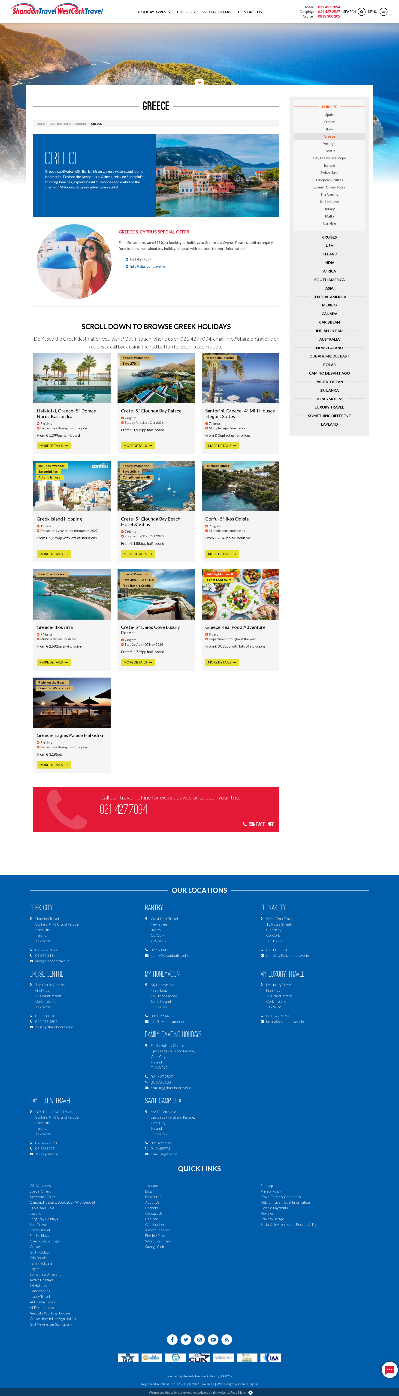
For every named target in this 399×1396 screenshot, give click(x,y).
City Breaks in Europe (329, 158)
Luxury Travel (329, 407)
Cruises (184, 12)
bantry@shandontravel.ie (170, 955)
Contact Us (250, 12)
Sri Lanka (329, 390)
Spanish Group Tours (329, 187)
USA (329, 245)
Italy (329, 129)
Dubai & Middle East (329, 356)
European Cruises (329, 180)
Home (41, 123)
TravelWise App (272, 1219)
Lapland (329, 424)
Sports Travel (40, 1230)
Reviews (267, 1213)
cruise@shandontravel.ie (54, 1027)
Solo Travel (38, 1224)
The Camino (329, 194)
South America (329, 279)
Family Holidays (41, 1263)
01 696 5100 (161, 1082)
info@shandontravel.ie (147, 266)
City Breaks (38, 1258)
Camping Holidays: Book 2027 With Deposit (62, 1202)
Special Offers (216, 12)
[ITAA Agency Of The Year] (247, 1357)
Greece (329, 136)
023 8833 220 (277, 950)
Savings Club (154, 1247)
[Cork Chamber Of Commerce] (152, 1357)
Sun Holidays (39, 1235)
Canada (329, 313)
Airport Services (157, 1230)
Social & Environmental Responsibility (289, 1224)
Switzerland (329, 172)
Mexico (329, 305)
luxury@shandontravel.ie (285, 1021)
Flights (34, 1269)
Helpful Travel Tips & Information (285, 1202)
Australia (329, 339)
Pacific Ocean (329, 381)
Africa (329, 271)
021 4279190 (46, 1143)
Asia (329, 288)
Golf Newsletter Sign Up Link (51, 1324)
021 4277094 (123, 809)
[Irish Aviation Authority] (270, 1357)
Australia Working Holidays (50, 1313)
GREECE (63, 158)
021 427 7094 (329, 7)
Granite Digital (248, 1384)
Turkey (329, 209)
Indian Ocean (329, 330)
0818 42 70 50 (277, 1016)
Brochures (153, 1197)
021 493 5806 (46, 1021)
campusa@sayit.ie (164, 1154)
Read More (237, 1392)
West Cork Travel (158, 1241)
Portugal (329, 144)
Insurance (152, 1186)
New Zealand (329, 347)
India (329, 262)
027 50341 (159, 950)
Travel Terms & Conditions (281, 1197)
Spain (329, 114)
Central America (329, 296)
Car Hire (329, 223)
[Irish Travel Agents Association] (175, 1357)
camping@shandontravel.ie (171, 1088)
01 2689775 (45, 1148)
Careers (151, 1208)
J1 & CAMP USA (42, 1208)
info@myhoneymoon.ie (168, 1021)
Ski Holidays (329, 202)
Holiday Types (152, 12)
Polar (329, 364)
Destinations (60, 123)
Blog (148, 1191)
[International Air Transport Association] (128, 1357)
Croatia (329, 151)
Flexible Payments (158, 1235)
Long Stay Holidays (44, 1219)
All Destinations (42, 1307)
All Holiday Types (42, 1302)
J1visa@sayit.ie (46, 1154)
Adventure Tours (43, 1197)
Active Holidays (41, 1280)
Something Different (329, 415)
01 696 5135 (45, 955)
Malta (329, 216)
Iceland (329, 165)
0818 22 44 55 (162, 1016)
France (329, 122)
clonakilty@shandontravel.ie (287, 955)
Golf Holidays (40, 1252)
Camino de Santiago (329, 373)
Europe (329, 106)
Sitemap (267, 1186)
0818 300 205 (329, 16)
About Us (152, 1202)
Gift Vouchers (40, 1186)
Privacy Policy (271, 1191)
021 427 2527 (329, 11)
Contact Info (261, 824)
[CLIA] (199, 1357)
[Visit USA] (223, 1357)
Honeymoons (329, 399)
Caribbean (329, 322)
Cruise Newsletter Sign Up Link (53, 1319)
